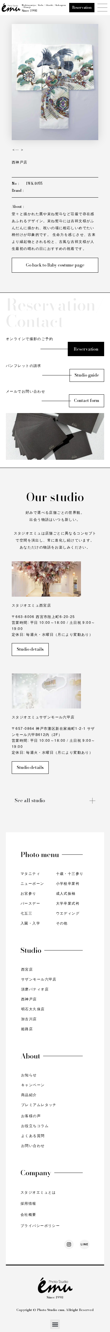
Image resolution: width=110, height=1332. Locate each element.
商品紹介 (29, 1094)
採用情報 (28, 1203)
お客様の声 (31, 1115)
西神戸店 (29, 998)
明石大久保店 (33, 1008)
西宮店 (27, 969)
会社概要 (28, 1214)
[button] (55, 1324)
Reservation (82, 7)
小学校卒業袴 (68, 883)
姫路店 (27, 1028)
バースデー (30, 903)
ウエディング (68, 912)
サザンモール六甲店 (39, 978)
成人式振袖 (66, 893)
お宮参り (28, 893)
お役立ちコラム (35, 1125)
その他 (62, 922)
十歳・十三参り (70, 873)
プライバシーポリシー (40, 1225)
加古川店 (29, 1018)
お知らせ (29, 1074)
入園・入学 (30, 922)
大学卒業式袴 (68, 903)
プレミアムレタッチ (39, 1104)
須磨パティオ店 (35, 988)
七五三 (26, 912)
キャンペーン (33, 1084)
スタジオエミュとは (38, 1192)
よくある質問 (33, 1135)
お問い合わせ (33, 1145)
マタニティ (30, 873)
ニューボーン (32, 883)
